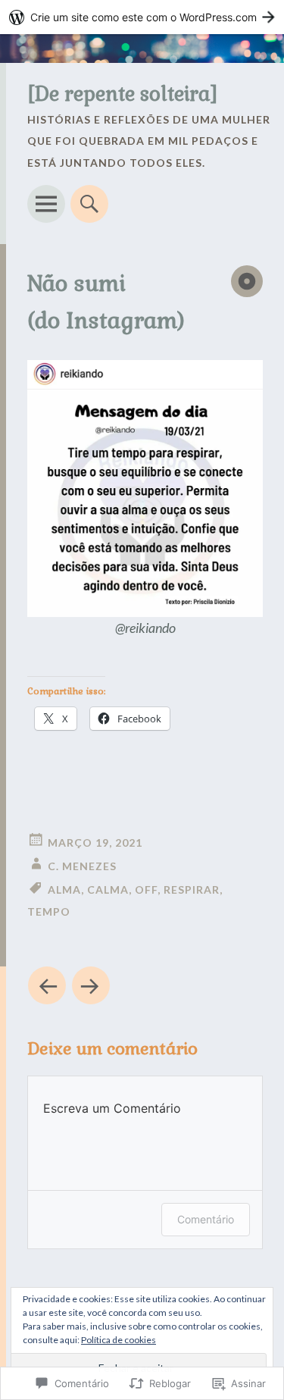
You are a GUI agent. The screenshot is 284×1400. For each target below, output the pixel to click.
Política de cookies (118, 1339)
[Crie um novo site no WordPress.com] (142, 17)
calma (108, 889)
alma (64, 889)
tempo (48, 911)
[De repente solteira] (122, 94)
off (146, 889)
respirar (192, 889)
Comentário (205, 1219)
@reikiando (145, 627)
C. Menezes (82, 866)
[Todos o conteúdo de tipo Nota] (247, 281)
